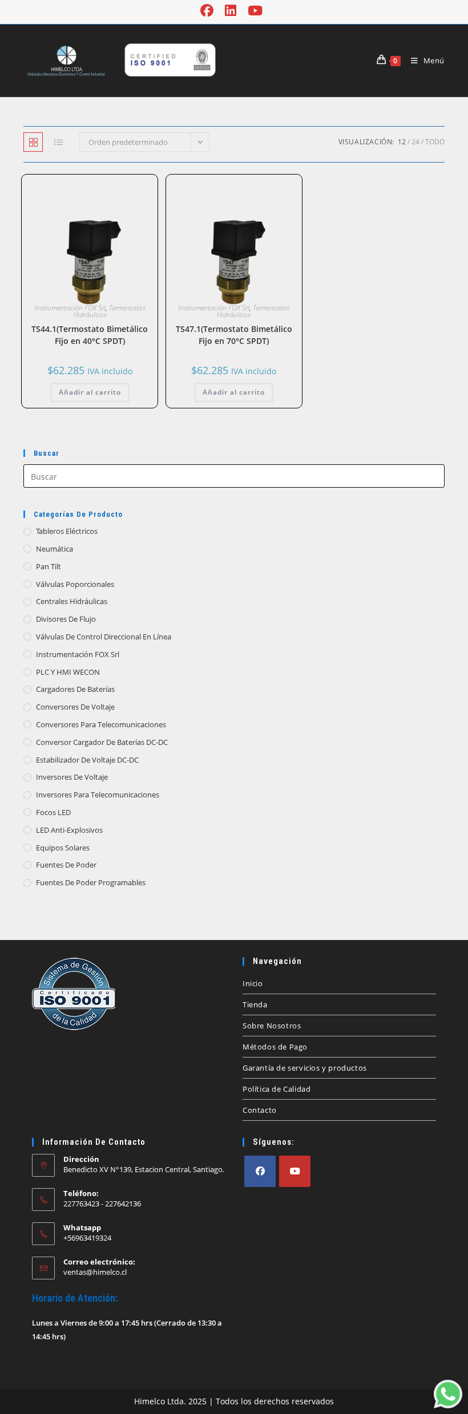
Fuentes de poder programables (91, 882)
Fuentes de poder (66, 865)
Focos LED (53, 812)
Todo (435, 142)
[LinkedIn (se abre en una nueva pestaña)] (230, 10)
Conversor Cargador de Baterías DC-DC (102, 742)
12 (402, 142)
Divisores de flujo (66, 619)
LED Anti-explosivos (69, 830)
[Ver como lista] (58, 142)
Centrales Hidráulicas (71, 601)
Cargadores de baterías (75, 689)
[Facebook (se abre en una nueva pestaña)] (209, 10)
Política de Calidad (276, 1089)
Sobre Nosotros (272, 1025)
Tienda (255, 1004)
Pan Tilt (48, 566)
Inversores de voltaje (72, 777)
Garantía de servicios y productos (305, 1068)
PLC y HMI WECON (68, 672)
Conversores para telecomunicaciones (101, 724)
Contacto (260, 1110)
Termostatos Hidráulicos (109, 311)
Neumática (54, 549)
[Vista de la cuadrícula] (33, 142)
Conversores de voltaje (75, 707)
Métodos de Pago (275, 1047)
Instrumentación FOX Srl (70, 308)
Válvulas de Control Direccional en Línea (103, 636)
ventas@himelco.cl (95, 1272)
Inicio (253, 983)
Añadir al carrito (90, 392)
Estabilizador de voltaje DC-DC (87, 760)
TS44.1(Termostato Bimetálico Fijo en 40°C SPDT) (89, 334)
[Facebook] (260, 1171)
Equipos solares (63, 847)
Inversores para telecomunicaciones (97, 794)
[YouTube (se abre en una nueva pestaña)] (255, 10)
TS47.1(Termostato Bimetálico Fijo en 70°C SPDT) (234, 334)
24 (415, 142)
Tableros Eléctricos (67, 531)
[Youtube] (294, 1171)
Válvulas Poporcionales (75, 584)
